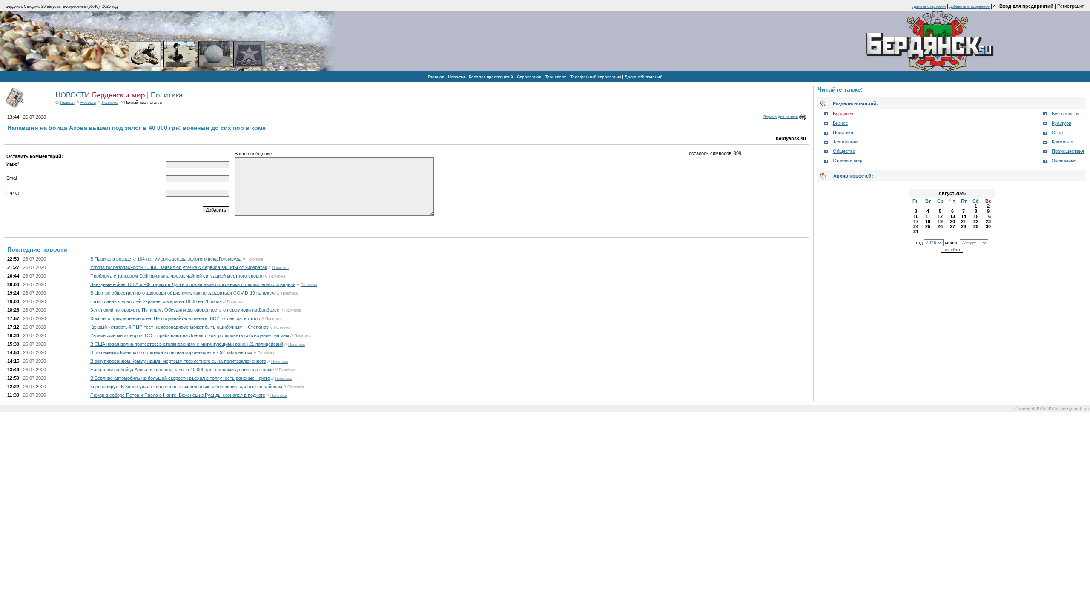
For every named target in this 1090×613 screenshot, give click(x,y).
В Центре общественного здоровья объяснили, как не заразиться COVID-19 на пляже (183, 292)
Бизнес (840, 123)
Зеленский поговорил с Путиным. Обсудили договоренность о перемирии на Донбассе (184, 309)
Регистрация (1070, 6)
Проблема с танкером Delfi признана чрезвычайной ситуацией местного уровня (177, 275)
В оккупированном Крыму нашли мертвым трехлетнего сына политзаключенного (178, 361)
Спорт (1058, 132)
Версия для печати (780, 117)
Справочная (529, 76)
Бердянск (843, 113)
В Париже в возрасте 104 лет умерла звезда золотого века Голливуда (165, 258)
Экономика (1064, 160)
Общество (844, 151)
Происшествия (1068, 151)
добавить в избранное (969, 6)
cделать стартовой (929, 6)
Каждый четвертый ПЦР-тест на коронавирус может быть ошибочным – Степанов (179, 326)
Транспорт (555, 76)
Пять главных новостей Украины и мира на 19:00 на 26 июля (156, 301)
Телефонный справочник (595, 76)
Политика (110, 102)
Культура (1061, 123)
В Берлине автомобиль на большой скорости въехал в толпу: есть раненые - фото (180, 378)
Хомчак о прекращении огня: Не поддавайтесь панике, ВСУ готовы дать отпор (175, 318)
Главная (436, 76)
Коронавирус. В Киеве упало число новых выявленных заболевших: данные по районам (186, 386)
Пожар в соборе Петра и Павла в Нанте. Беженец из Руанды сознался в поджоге (177, 395)
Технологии (845, 141)
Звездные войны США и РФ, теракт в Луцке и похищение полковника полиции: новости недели (192, 284)
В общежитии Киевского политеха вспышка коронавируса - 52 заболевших (171, 352)
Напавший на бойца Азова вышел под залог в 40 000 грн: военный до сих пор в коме (182, 369)
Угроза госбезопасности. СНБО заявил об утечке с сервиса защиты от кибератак (178, 267)
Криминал (1062, 141)
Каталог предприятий (491, 76)
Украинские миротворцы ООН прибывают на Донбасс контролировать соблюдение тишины (189, 335)
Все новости (1065, 113)
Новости (456, 76)
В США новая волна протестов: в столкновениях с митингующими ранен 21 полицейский (186, 344)
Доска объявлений (644, 76)
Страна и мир (847, 160)
